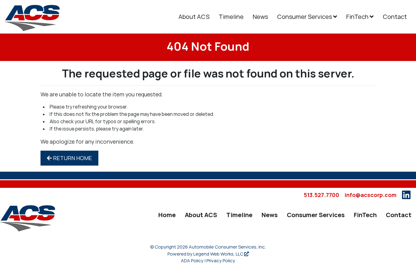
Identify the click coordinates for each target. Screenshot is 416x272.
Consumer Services (305, 17)
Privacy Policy (220, 260)
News (260, 17)
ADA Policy (192, 260)
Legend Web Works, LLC (218, 254)
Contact (395, 17)
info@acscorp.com (371, 195)
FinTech (358, 17)
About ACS (194, 17)
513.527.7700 (321, 195)
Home (167, 215)
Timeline (231, 17)
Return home (72, 158)
